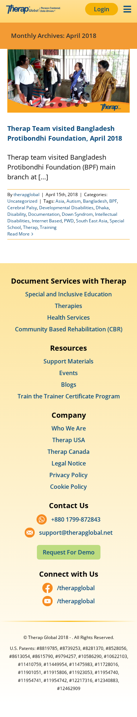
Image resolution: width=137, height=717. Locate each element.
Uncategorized (22, 201)
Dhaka (102, 207)
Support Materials (68, 361)
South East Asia (91, 221)
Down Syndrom (77, 214)
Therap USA (68, 440)
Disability (16, 214)
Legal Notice (69, 463)
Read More (18, 234)
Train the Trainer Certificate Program (69, 396)
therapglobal (26, 194)
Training (48, 227)
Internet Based (47, 221)
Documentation (44, 214)
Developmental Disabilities (66, 207)
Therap (30, 227)
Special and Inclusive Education (68, 294)
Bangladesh (95, 201)
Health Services (68, 317)
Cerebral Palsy (22, 207)
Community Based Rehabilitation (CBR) (68, 329)
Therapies (68, 306)
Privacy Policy (68, 475)
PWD (69, 221)
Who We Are (69, 428)
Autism (73, 201)
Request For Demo (69, 552)
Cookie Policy (68, 487)
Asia (60, 201)
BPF (113, 201)
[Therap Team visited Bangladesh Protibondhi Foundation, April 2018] (68, 81)
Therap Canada (68, 452)
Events (68, 373)
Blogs (68, 385)
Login (101, 9)
